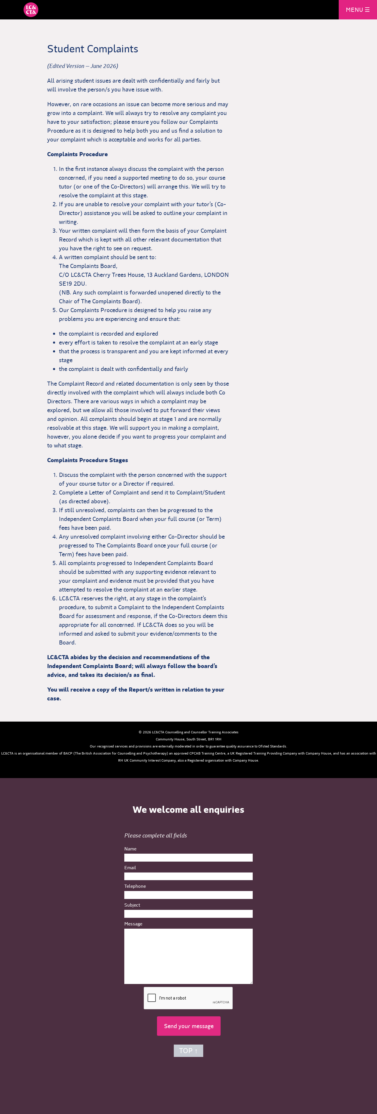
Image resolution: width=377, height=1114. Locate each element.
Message (133, 924)
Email (130, 868)
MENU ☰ (358, 10)
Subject (132, 905)
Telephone (135, 886)
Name (130, 849)
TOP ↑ (188, 1050)
